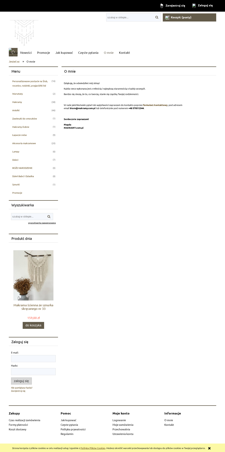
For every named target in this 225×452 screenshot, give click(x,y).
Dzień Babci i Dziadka (23, 176)
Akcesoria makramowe (24, 143)
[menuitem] (26, 52)
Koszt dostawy (17, 429)
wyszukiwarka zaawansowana (42, 222)
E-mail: (14, 352)
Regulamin (67, 433)
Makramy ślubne (20, 126)
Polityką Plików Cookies (93, 448)
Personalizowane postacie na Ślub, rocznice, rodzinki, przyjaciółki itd (30, 83)
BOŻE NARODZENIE (22, 167)
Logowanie (119, 420)
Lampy (15, 151)
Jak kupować (68, 420)
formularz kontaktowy (155, 104)
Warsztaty (17, 93)
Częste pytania (69, 424)
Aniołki (16, 110)
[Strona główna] (24, 29)
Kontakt (169, 424)
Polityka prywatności (73, 429)
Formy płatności (18, 424)
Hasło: (14, 365)
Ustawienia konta (122, 433)
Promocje (17, 192)
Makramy (17, 101)
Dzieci (15, 159)
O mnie (168, 420)
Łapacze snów (19, 134)
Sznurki (16, 184)
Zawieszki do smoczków (24, 118)
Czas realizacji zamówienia (24, 420)
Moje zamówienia (122, 424)
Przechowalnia (121, 429)
